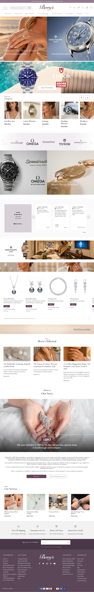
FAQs (19, 578)
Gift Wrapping (65, 572)
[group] (47, 249)
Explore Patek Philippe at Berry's (60, 54)
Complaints (5, 572)
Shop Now (7, 124)
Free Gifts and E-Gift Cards (24, 565)
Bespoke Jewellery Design (68, 563)
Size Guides (80, 565)
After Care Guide (66, 567)
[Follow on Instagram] (47, 564)
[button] (92, 112)
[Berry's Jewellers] (47, 560)
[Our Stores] (70, 8)
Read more (6, 376)
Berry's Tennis (80, 559)
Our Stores (5, 561)
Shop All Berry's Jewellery (82, 329)
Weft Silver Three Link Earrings (77, 301)
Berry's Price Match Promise (24, 567)
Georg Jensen (52, 299)
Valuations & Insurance (67, 574)
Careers (79, 563)
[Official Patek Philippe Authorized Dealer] (5, 8)
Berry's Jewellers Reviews (8, 565)
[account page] (87, 8)
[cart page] (91, 8)
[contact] (74, 8)
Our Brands (80, 561)
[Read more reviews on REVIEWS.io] (18, 224)
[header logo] (47, 8)
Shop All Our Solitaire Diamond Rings (15, 54)
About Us (36, 476)
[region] (61, 217)
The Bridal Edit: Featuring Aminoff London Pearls (17, 365)
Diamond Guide (81, 569)
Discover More (8, 187)
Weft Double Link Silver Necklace (55, 301)
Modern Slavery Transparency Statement (10, 575)
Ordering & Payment (22, 559)
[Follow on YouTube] (55, 564)
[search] (29, 8)
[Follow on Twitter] (43, 564)
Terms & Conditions (82, 578)
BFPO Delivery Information (24, 563)
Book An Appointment (67, 561)
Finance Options (21, 572)
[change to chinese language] (79, 8)
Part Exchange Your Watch (68, 559)
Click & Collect (21, 576)
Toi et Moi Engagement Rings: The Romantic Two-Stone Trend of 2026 (77, 366)
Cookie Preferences (81, 580)
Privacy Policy (58, 547)
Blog (78, 567)
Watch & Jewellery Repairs (68, 565)
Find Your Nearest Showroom (57, 476)
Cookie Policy (80, 574)
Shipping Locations (22, 574)
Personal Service (66, 569)
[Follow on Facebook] (40, 564)
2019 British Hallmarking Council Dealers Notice (8, 579)
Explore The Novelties (47, 88)
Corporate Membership (8, 569)
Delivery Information (22, 561)
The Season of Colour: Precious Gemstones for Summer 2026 (45, 365)
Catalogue (5, 563)
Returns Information (22, 569)
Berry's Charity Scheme (8, 567)
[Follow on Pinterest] (51, 564)
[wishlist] (83, 8)
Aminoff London (9, 299)
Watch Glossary (81, 572)
